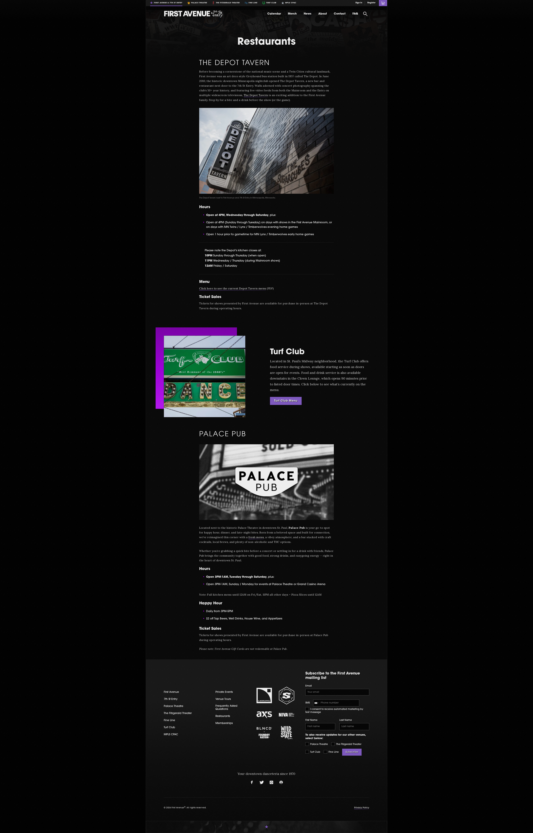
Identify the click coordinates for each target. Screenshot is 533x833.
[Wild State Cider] (286, 732)
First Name (311, 720)
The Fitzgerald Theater (348, 744)
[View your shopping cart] (383, 3)
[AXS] (264, 714)
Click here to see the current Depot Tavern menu (232, 288)
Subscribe (352, 752)
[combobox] (316, 703)
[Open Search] (365, 14)
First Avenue (171, 692)
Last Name (345, 720)
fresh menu (256, 537)
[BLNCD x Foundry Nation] (264, 732)
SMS (307, 703)
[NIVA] (286, 715)
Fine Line (333, 752)
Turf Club (315, 752)
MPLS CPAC (171, 734)
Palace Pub (222, 434)
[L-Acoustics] (264, 695)
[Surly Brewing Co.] (286, 695)
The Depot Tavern (234, 63)
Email (308, 686)
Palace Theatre (319, 744)
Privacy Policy (361, 808)
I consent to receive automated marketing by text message (334, 710)
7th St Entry (171, 699)
